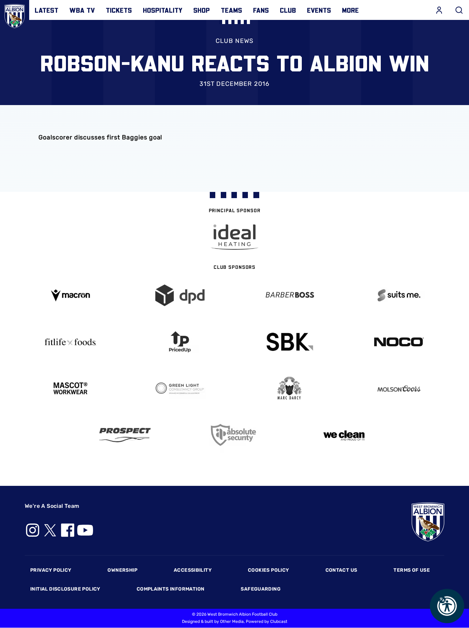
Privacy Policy (50, 570)
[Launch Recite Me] (447, 606)
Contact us (341, 570)
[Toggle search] (459, 10)
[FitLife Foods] (70, 342)
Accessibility (192, 570)
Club (288, 10)
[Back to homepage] (14, 14)
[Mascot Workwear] (70, 388)
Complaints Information (171, 589)
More (350, 10)
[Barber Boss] (289, 295)
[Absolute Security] (234, 434)
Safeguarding (261, 589)
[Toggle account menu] (439, 10)
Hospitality (162, 10)
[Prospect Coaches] (125, 435)
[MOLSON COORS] (399, 388)
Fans (261, 10)
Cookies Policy (268, 570)
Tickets (119, 10)
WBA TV (82, 10)
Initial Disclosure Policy (65, 589)
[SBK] (289, 341)
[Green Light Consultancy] (179, 388)
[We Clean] (344, 435)
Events (319, 10)
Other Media (232, 621)
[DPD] (179, 295)
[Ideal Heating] (234, 237)
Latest (46, 10)
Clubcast (278, 621)
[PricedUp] (179, 341)
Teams (231, 10)
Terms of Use (411, 570)
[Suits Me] (399, 295)
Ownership (122, 570)
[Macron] (70, 295)
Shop (201, 10)
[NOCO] (399, 341)
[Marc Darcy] (289, 388)
